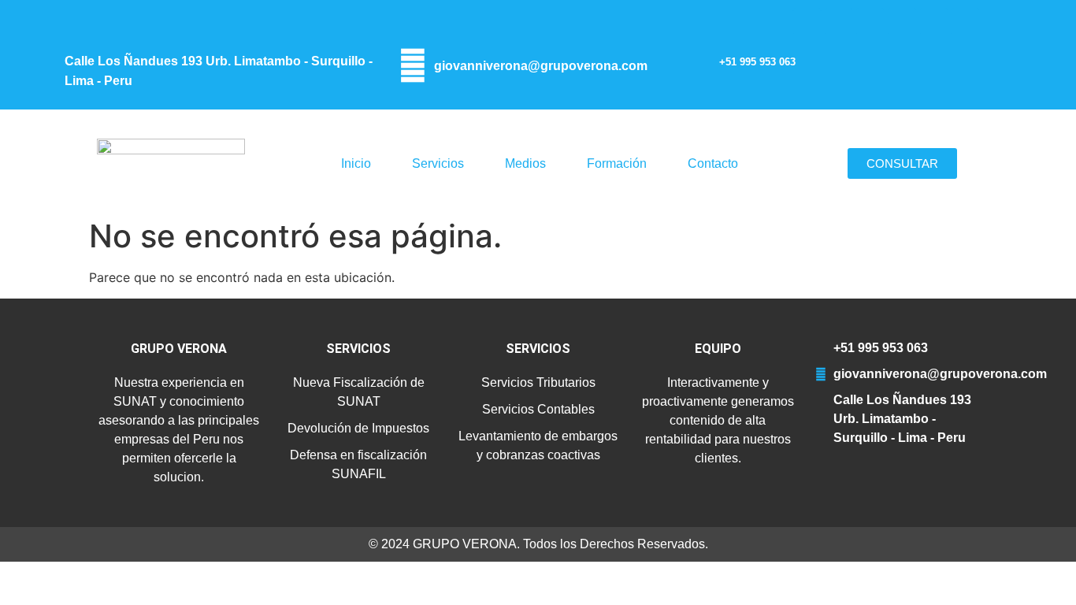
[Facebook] (838, 21)
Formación (617, 163)
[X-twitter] (870, 21)
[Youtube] (901, 21)
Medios (525, 163)
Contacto (713, 163)
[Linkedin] (934, 21)
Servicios (438, 163)
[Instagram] (807, 21)
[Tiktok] (965, 21)
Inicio (356, 163)
